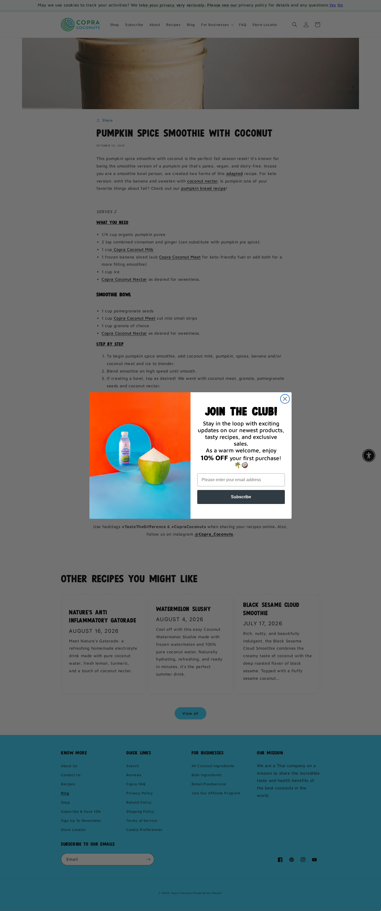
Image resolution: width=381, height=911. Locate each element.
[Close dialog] (285, 398)
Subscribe (241, 497)
